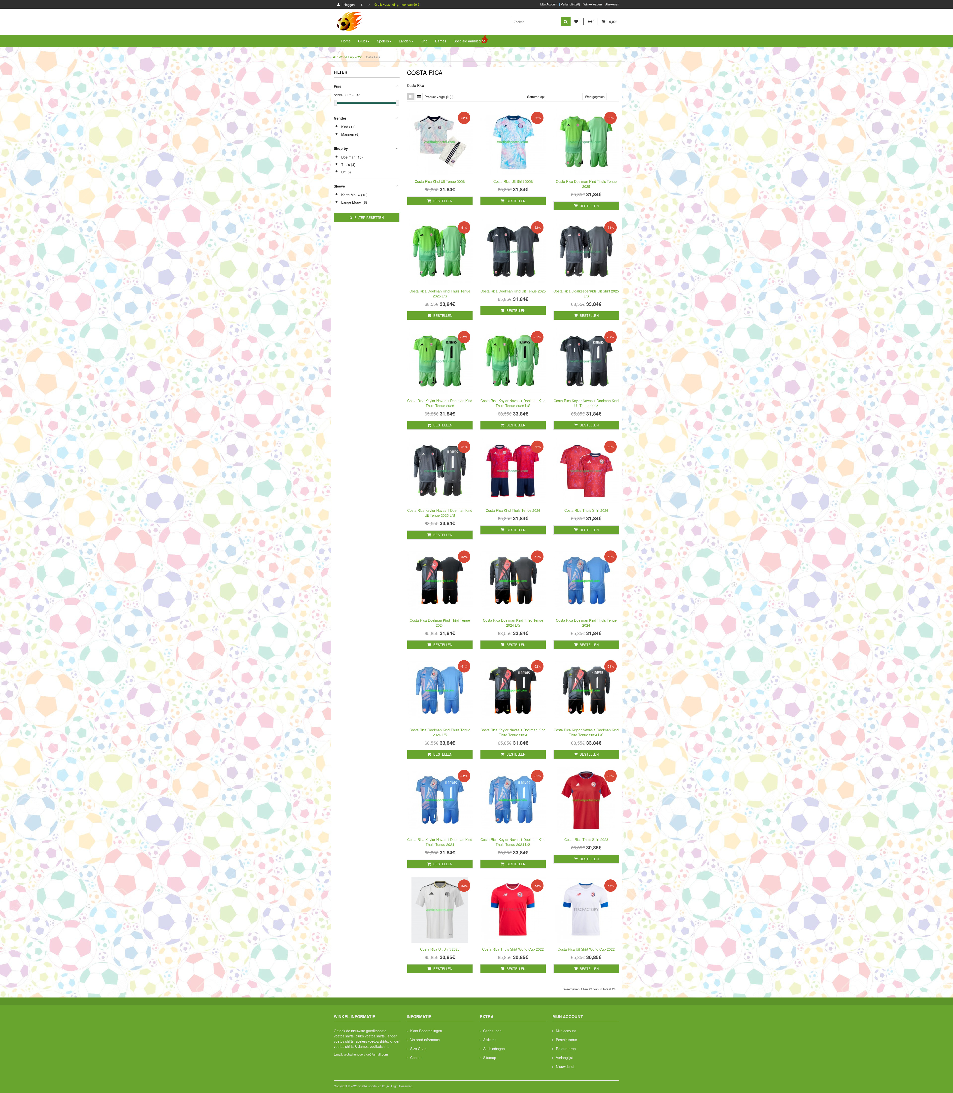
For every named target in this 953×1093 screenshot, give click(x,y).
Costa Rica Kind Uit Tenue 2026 (440, 181)
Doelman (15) (352, 157)
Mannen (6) (350, 134)
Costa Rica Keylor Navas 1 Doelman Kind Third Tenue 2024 (512, 732)
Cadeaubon (492, 1030)
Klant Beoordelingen (426, 1030)
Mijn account (566, 1030)
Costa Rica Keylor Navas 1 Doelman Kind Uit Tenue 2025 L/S (439, 513)
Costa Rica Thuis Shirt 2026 (586, 510)
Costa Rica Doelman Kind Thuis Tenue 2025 (586, 184)
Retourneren (566, 1048)
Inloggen (348, 4)
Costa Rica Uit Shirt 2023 (440, 949)
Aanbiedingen (494, 1048)
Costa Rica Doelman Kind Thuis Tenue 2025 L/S (439, 293)
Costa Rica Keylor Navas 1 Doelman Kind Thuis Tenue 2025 (439, 403)
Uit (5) (346, 171)
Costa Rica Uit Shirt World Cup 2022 (586, 949)
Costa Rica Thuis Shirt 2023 (586, 839)
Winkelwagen (592, 4)
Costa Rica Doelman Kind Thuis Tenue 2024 (586, 623)
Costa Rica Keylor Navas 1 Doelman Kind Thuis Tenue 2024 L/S (512, 842)
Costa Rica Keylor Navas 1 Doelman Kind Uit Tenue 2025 (586, 403)
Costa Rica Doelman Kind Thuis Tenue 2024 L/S (439, 732)
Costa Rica (372, 57)
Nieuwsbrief (565, 1066)
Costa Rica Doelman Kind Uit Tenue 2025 (513, 291)
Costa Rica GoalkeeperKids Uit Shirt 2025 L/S (586, 293)
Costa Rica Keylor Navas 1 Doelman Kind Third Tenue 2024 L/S (586, 732)
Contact (416, 1057)
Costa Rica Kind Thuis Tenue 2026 (513, 510)
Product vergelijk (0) (439, 96)
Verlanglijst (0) (570, 4)
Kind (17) (348, 126)
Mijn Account (548, 4)
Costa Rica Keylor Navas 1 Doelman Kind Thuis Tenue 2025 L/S (512, 403)
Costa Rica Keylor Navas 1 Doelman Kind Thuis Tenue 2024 (439, 842)
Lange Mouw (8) (354, 202)
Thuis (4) (348, 164)
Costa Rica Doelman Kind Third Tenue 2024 (440, 623)
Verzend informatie (425, 1039)
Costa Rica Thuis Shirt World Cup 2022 (513, 949)
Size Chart (418, 1048)
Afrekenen (612, 4)
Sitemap (489, 1057)
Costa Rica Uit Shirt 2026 (513, 181)
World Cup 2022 (350, 57)
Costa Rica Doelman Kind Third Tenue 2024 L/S (513, 623)
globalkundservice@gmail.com (366, 1054)
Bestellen (442, 200)
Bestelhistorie (566, 1039)
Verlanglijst (564, 1057)
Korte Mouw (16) (354, 194)
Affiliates (489, 1039)
